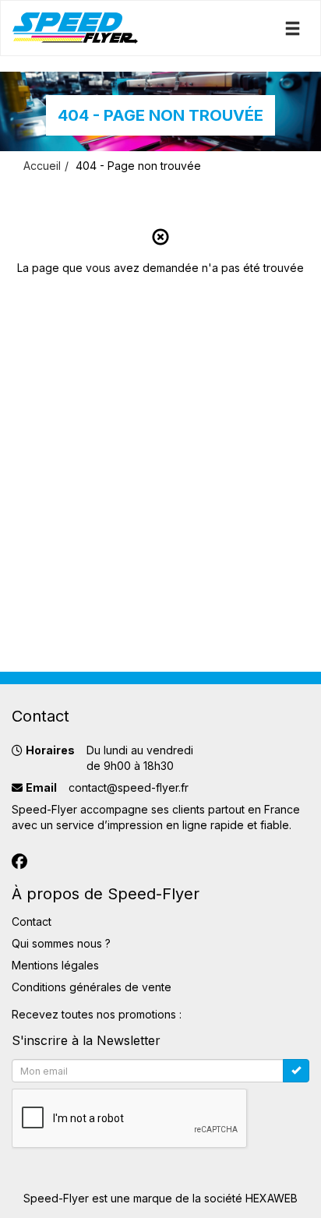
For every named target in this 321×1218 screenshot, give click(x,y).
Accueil (42, 165)
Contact (31, 921)
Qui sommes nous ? (61, 943)
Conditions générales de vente (91, 987)
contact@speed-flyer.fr (129, 787)
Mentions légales (55, 965)
